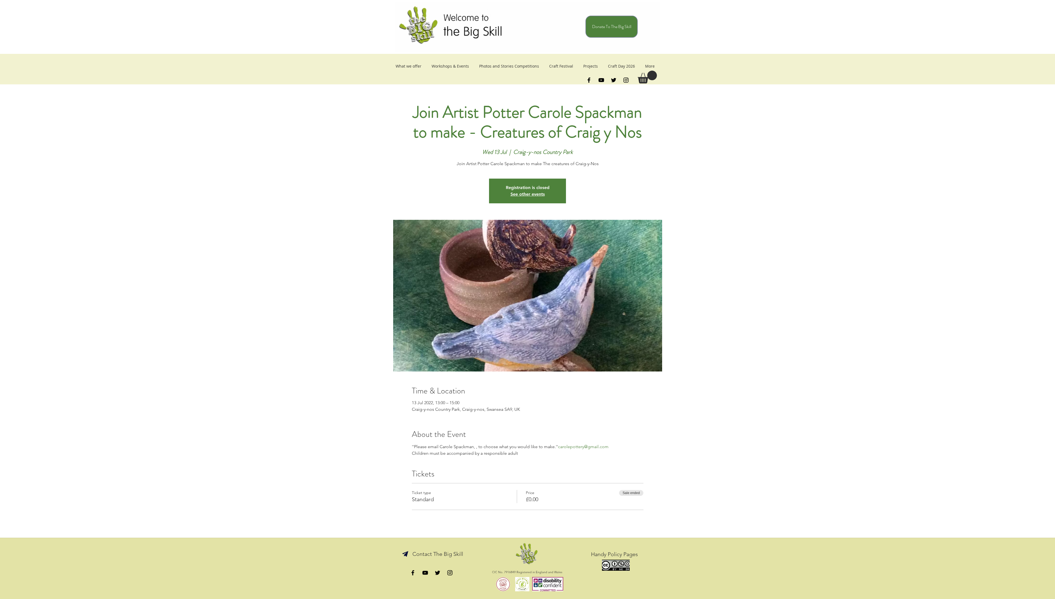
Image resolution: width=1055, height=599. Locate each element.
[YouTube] (601, 80)
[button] (647, 77)
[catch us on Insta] (449, 572)
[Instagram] (626, 80)
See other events (527, 194)
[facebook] (588, 80)
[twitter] (613, 80)
